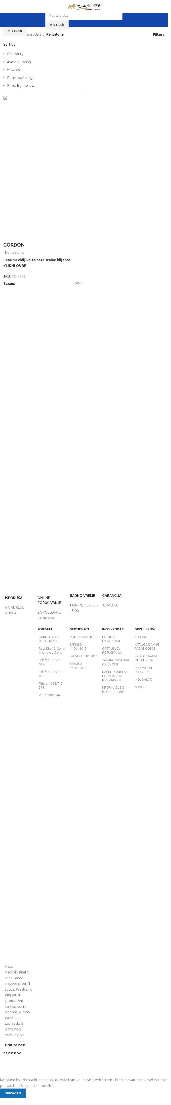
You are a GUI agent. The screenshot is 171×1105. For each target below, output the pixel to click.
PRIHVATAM (12, 1093)
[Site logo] (84, 6)
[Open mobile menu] (41, 20)
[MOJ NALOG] (126, 20)
